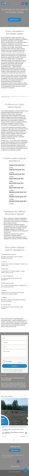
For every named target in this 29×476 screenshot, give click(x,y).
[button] (1, 418)
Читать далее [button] (5, 430)
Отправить (15, 366)
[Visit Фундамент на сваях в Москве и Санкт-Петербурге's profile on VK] (3, 433)
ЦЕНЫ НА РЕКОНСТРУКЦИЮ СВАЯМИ (15, 19)
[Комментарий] (5, 436)
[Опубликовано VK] (26, 433)
